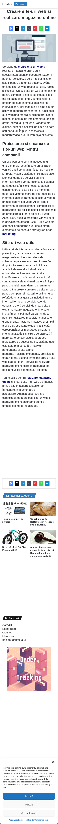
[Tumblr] (29, 28)
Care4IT (7, 625)
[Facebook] (11, 28)
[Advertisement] (29, 441)
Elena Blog (9, 628)
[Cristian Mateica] (14, 4)
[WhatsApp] (41, 28)
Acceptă (29, 796)
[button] (53, 761)
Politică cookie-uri (16, 820)
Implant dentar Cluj (14, 639)
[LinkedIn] (23, 28)
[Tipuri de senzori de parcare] (15, 509)
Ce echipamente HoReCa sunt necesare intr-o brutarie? (42, 522)
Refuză (29, 804)
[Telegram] (47, 28)
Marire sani (9, 636)
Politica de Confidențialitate (36, 820)
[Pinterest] (35, 28)
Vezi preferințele (29, 813)
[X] (17, 28)
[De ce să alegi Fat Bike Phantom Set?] (15, 537)
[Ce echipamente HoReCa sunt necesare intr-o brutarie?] (43, 509)
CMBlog (7, 632)
